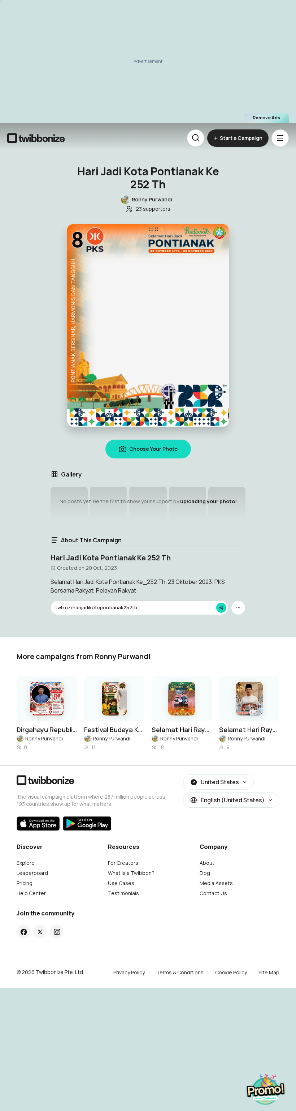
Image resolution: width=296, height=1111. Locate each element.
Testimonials (123, 893)
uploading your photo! (208, 501)
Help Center (31, 893)
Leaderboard (32, 872)
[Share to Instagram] (57, 931)
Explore (26, 862)
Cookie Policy (231, 972)
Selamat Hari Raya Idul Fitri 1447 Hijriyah (249, 730)
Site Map (268, 972)
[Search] (195, 138)
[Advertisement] (148, 61)
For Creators (123, 862)
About (207, 862)
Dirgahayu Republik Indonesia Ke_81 (47, 730)
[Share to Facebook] (23, 931)
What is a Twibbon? (131, 872)
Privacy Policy (129, 972)
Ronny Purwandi (44, 738)
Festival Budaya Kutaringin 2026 (114, 730)
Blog (205, 872)
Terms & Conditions (180, 972)
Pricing (24, 883)
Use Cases (121, 883)
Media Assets (216, 883)
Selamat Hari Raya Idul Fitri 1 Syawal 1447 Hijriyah (182, 730)
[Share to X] (40, 931)
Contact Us (213, 893)
